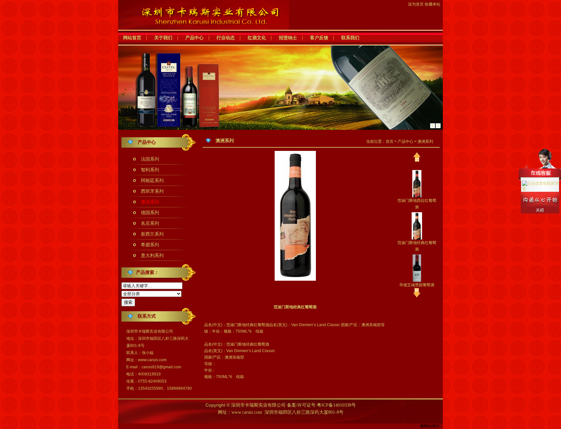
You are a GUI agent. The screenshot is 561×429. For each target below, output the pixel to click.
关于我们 (163, 37)
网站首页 (132, 37)
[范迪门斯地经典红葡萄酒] (417, 225)
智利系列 (150, 169)
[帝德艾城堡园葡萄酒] (417, 268)
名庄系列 (150, 223)
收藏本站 (432, 4)
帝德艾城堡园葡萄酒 (416, 285)
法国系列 (150, 159)
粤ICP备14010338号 (336, 405)
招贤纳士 (288, 37)
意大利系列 (152, 255)
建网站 (426, 426)
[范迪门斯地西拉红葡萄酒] (416, 183)
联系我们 (350, 37)
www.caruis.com (152, 360)
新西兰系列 (152, 234)
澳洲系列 (150, 201)
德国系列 (150, 212)
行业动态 (226, 37)
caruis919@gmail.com (161, 367)
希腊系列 (150, 244)
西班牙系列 (152, 191)
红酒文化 (257, 37)
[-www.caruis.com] (203, 14)
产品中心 (194, 37)
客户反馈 (319, 37)
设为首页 (416, 4)
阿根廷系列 (152, 180)
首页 (389, 141)
